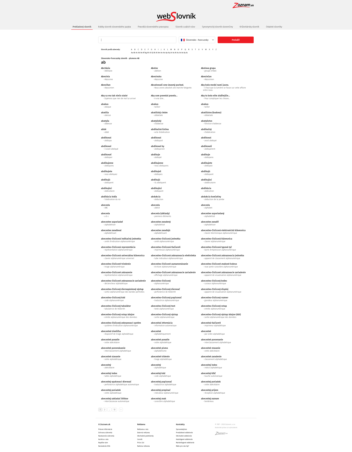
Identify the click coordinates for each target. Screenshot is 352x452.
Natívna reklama (143, 446)
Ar (171, 53)
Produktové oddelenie (184, 433)
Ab (134, 53)
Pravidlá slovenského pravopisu (153, 26)
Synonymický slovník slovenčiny (217, 26)
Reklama (141, 424)
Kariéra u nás (103, 439)
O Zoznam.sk (104, 424)
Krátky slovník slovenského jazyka (114, 26)
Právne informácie (105, 429)
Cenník (139, 439)
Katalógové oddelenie (184, 439)
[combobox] (197, 40)
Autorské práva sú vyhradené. (226, 427)
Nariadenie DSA (104, 446)
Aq (169, 53)
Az (187, 53)
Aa (132, 53)
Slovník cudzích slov (185, 26)
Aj (152, 53)
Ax (182, 53)
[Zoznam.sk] (222, 434)
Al (156, 53)
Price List (140, 443)
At (175, 53)
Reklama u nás (142, 429)
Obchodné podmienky (145, 436)
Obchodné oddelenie (184, 436)
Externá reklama (143, 433)
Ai (150, 53)
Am (159, 53)
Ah (148, 53)
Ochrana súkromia (105, 433)
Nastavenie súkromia (106, 436)
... (109, 409)
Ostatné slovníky (274, 26)
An (162, 53)
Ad (139, 53)
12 (114, 409)
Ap (167, 53)
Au (178, 53)
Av (180, 53)
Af (143, 53)
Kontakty (180, 424)
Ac (137, 53)
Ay (184, 53)
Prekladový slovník (82, 26)
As (173, 53)
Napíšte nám (103, 443)
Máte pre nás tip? (182, 446)
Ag (146, 53)
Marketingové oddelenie (185, 443)
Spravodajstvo (181, 429)
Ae (141, 53)
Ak (154, 53)
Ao (164, 53)
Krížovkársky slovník (249, 26)
